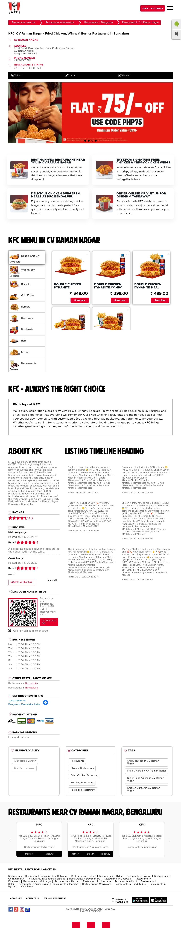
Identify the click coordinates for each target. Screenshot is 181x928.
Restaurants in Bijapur (138, 876)
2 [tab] (89, 141)
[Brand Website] (27, 909)
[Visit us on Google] (16, 909)
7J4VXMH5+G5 (17, 701)
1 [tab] (85, 141)
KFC (39, 824)
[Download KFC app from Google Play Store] (140, 902)
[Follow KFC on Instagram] (22, 909)
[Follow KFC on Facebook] (10, 909)
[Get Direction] (45, 705)
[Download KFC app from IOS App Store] (158, 902)
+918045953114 (22, 60)
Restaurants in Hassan (66, 881)
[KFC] (14, 8)
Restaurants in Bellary (83, 876)
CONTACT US (32, 898)
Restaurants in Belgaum (53, 876)
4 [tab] (96, 141)
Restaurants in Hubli (126, 881)
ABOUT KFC (16, 898)
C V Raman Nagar (24, 768)
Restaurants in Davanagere (84, 879)
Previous (11, 839)
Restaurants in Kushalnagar (33, 884)
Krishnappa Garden (25, 761)
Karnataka (31, 683)
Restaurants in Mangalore (96, 884)
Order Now (79, 300)
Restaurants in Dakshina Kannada (47, 879)
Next (170, 839)
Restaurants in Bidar (110, 876)
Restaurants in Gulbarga (37, 881)
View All (52, 580)
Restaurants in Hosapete (97, 881)
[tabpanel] (90, 112)
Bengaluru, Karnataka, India (24, 704)
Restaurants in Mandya (65, 884)
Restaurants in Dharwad (117, 879)
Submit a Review (22, 582)
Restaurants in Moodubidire (130, 884)
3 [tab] (92, 141)
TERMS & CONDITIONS (55, 898)
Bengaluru (31, 688)
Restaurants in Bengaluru (22, 876)
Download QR (49, 622)
